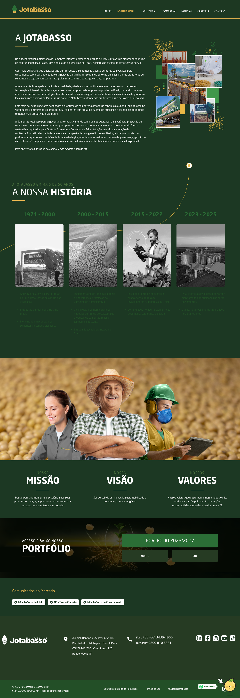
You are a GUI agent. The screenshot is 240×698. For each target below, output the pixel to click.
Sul (195, 556)
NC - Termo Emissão (65, 602)
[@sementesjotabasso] (217, 638)
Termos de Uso (152, 688)
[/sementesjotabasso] (200, 638)
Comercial (169, 11)
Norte (145, 556)
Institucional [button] (126, 11)
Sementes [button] (149, 11)
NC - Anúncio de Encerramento (104, 602)
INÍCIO (108, 11)
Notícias (186, 11)
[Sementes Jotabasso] (225, 638)
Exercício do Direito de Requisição (121, 688)
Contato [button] (220, 11)
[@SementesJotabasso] (234, 638)
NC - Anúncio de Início (30, 602)
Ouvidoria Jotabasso (178, 688)
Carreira (203, 11)
